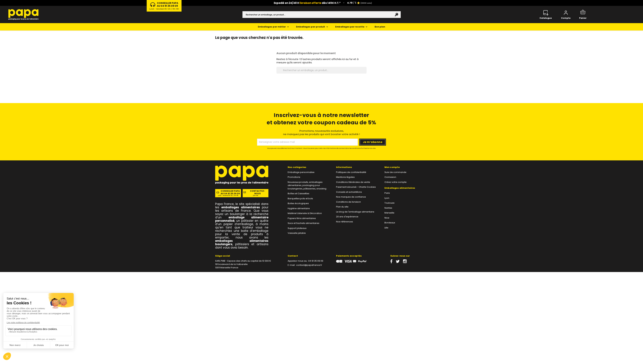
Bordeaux (389, 222)
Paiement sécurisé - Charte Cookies (356, 187)
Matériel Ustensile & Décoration (305, 213)
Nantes (388, 207)
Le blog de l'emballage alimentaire (355, 211)
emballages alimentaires (240, 207)
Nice (386, 217)
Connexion (390, 177)
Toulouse (389, 202)
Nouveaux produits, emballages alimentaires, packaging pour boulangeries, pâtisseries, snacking (307, 185)
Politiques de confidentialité (351, 172)
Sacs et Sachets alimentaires (303, 223)
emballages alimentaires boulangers (241, 242)
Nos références (344, 221)
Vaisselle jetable (297, 233)
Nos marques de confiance (351, 196)
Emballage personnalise (301, 172)
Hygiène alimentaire (299, 208)
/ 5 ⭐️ (359, 3)
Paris (387, 193)
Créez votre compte (395, 182)
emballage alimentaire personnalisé (241, 219)
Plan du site (342, 206)
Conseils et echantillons (349, 192)
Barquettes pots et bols (300, 198)
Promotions (294, 177)
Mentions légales (345, 177)
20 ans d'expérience (347, 216)
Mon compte (392, 167)
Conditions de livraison (348, 201)
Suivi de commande (395, 172)
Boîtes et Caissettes (298, 193)
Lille (386, 227)
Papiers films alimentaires (302, 218)
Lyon (386, 198)
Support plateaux (297, 228)
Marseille (389, 212)
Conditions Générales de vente (353, 182)
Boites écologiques (298, 203)
